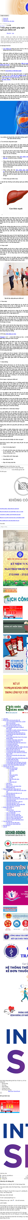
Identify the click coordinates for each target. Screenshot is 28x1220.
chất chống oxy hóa (11, 334)
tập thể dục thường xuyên (18, 75)
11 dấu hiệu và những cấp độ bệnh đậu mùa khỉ (10, 514)
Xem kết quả (17, 1091)
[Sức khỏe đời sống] (15, 837)
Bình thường (5, 1086)
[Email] (7, 25)
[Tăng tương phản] (8, 25)
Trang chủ (5, 18)
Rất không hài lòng (6, 1089)
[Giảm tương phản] (10, 25)
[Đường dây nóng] (10, 592)
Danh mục (5, 19)
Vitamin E (2, 337)
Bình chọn (10, 1091)
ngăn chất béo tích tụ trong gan (10, 76)
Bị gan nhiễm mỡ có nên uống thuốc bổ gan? (9, 520)
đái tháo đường (6, 79)
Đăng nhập (22, 2)
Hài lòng (4, 1085)
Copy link (17, 466)
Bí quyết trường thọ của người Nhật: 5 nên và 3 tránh (11, 511)
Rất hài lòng (5, 1083)
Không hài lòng (6, 1088)
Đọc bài (9, 33)
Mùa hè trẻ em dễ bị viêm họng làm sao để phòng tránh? (12, 517)
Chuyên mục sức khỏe (8, 21)
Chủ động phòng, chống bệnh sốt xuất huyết (9, 508)
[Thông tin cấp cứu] (13, 618)
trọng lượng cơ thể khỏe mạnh (13, 70)
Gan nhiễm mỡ (7, 48)
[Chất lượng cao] (10, 911)
